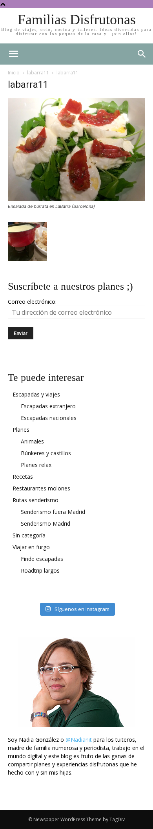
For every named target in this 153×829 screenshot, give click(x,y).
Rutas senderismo (35, 500)
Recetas (23, 476)
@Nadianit (79, 739)
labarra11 (38, 72)
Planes (21, 429)
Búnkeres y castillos (46, 453)
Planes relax (36, 465)
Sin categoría (29, 535)
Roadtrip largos (40, 570)
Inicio (14, 72)
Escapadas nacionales (48, 418)
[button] (142, 54)
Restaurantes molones (41, 488)
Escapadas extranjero (48, 406)
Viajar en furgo (31, 547)
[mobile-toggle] (13, 54)
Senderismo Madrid (45, 523)
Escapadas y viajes (36, 394)
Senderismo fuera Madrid (53, 511)
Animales (32, 441)
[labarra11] (76, 199)
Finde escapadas (42, 558)
